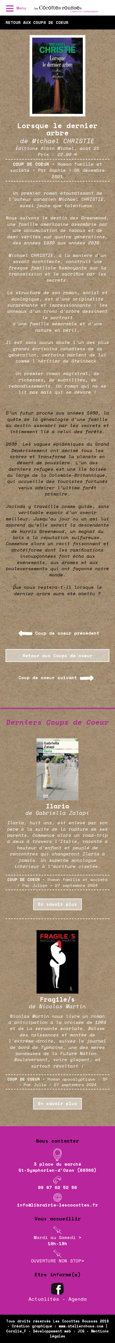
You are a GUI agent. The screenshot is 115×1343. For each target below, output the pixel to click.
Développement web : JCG (58, 1331)
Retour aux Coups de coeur (57, 655)
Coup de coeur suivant (47, 677)
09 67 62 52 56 (57, 1187)
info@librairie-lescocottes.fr (57, 1204)
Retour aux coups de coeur (37, 22)
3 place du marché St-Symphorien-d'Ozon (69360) (57, 1167)
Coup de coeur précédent (67, 633)
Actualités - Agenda (57, 1298)
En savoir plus (57, 904)
